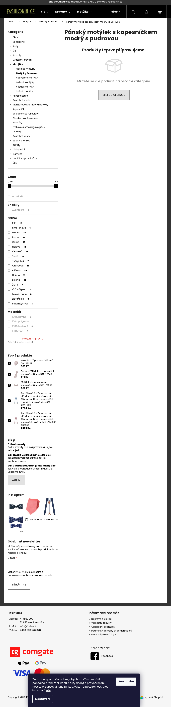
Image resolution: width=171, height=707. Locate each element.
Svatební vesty (21, 136)
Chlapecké (19, 149)
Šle (14, 51)
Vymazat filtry (31, 339)
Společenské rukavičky (26, 113)
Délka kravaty (17, 444)
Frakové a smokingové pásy (29, 127)
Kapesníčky (19, 109)
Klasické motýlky (25, 68)
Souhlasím (126, 681)
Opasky (17, 131)
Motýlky (18, 64)
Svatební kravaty (22, 59)
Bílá (17, 223)
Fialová (19, 246)
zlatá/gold (20, 298)
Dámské (17, 154)
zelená (19, 280)
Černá (18, 242)
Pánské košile (20, 95)
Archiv (16, 480)
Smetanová (22, 227)
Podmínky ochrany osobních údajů (111, 630)
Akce (15, 37)
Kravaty (17, 55)
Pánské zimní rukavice (25, 118)
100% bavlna (21, 317)
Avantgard (20, 210)
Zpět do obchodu (114, 95)
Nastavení (42, 699)
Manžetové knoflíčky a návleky (30, 104)
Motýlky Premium (27, 73)
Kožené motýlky (25, 82)
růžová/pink (22, 289)
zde (48, 690)
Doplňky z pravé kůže (25, 158)
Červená (20, 251)
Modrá (19, 232)
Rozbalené (19, 42)
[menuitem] (45, 11)
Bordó (18, 237)
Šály (15, 163)
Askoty (16, 145)
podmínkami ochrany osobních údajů (30, 575)
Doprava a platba (101, 619)
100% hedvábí (22, 326)
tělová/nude (22, 294)
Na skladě (20, 196)
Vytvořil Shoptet (154, 697)
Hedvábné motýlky (27, 77)
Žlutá (17, 284)
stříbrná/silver (22, 303)
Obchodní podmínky (103, 627)
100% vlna (20, 331)
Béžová (19, 270)
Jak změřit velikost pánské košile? (29, 455)
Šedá (18, 256)
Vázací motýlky (25, 86)
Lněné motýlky (24, 91)
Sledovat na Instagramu (44, 519)
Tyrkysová (20, 261)
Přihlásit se (19, 584)
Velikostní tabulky (101, 622)
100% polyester (23, 321)
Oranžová (20, 265)
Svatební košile (21, 100)
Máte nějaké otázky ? (103, 634)
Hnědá (18, 275)
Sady (15, 46)
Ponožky (17, 122)
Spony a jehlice (21, 140)
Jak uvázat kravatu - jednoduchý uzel (32, 465)
